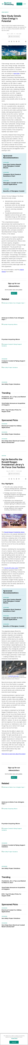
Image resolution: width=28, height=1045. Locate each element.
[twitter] (14, 41)
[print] (25, 41)
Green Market (5, 12)
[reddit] (16, 41)
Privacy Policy (14, 1038)
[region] (14, 1039)
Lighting (4, 455)
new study (17, 73)
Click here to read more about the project (13, 754)
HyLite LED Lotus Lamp (11, 568)
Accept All (14, 1042)
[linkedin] (11, 41)
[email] (19, 41)
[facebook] (9, 41)
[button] (3, 4)
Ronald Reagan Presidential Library (14, 532)
